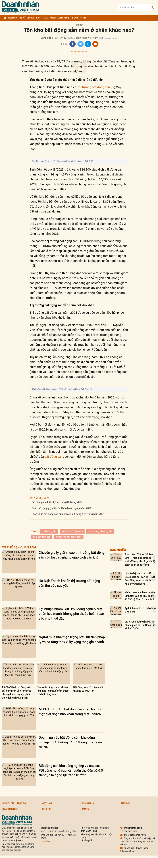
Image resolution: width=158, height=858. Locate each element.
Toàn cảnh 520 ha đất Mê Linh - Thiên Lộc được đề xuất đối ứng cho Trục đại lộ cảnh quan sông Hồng (140, 559)
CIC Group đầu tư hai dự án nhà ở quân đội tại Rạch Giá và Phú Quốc (140, 625)
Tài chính (74, 18)
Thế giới (53, 18)
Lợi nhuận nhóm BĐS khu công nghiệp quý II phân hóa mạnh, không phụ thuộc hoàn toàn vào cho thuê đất (71, 614)
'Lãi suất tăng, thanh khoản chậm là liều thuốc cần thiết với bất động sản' (52, 691)
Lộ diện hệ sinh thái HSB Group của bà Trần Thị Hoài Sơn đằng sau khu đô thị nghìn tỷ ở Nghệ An (140, 578)
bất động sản (54, 456)
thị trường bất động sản (94, 87)
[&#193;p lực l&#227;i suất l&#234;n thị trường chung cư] (116, 610)
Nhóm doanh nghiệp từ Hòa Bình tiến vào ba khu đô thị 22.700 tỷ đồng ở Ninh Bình (140, 596)
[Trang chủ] (5, 18)
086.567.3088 (130, 831)
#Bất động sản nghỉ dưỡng (69, 537)
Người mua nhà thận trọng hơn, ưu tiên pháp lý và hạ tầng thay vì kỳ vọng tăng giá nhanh (72, 639)
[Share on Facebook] (72, 44)
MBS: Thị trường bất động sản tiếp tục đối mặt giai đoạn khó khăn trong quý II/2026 (70, 711)
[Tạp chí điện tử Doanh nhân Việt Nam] (20, 6)
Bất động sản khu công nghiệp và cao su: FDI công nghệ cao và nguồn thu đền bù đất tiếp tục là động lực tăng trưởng (71, 770)
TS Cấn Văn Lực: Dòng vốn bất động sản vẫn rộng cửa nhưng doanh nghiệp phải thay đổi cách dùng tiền (16, 692)
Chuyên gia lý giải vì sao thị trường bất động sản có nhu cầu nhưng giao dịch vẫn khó (71, 554)
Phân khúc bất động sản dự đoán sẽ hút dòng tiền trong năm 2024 (67, 514)
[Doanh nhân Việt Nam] (17, 820)
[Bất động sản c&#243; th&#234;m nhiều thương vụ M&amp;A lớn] (89, 673)
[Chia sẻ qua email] (95, 44)
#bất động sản (49, 531)
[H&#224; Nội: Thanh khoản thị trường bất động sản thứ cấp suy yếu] (19, 589)
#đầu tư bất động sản (72, 531)
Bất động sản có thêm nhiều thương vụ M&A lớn (88, 689)
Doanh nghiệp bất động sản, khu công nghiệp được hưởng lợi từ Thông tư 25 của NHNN (70, 742)
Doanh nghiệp (63, 18)
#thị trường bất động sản (100, 531)
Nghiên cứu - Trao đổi (16, 18)
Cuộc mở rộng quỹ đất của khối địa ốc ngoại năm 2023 (61, 508)
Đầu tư (83, 18)
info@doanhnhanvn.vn (135, 835)
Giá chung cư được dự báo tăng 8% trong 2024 (56, 502)
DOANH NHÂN (42, 18)
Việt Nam (30, 18)
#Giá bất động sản (41, 537)
